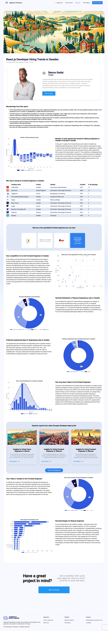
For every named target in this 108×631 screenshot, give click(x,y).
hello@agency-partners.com (94, 620)
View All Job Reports (54, 470)
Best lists (46, 623)
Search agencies (48, 620)
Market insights (69, 620)
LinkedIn (88, 623)
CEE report (68, 623)
